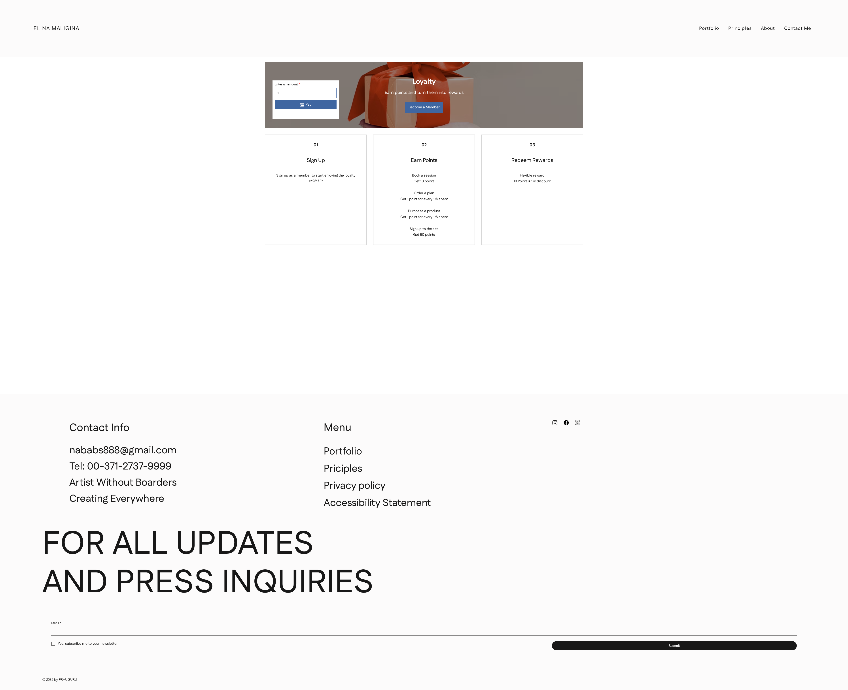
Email (56, 623)
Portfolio (343, 451)
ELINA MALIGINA (57, 28)
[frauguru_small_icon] (577, 422)
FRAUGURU (68, 679)
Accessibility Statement (377, 503)
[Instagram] (555, 422)
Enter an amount (286, 84)
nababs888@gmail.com (123, 450)
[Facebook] (566, 422)
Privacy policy (355, 486)
